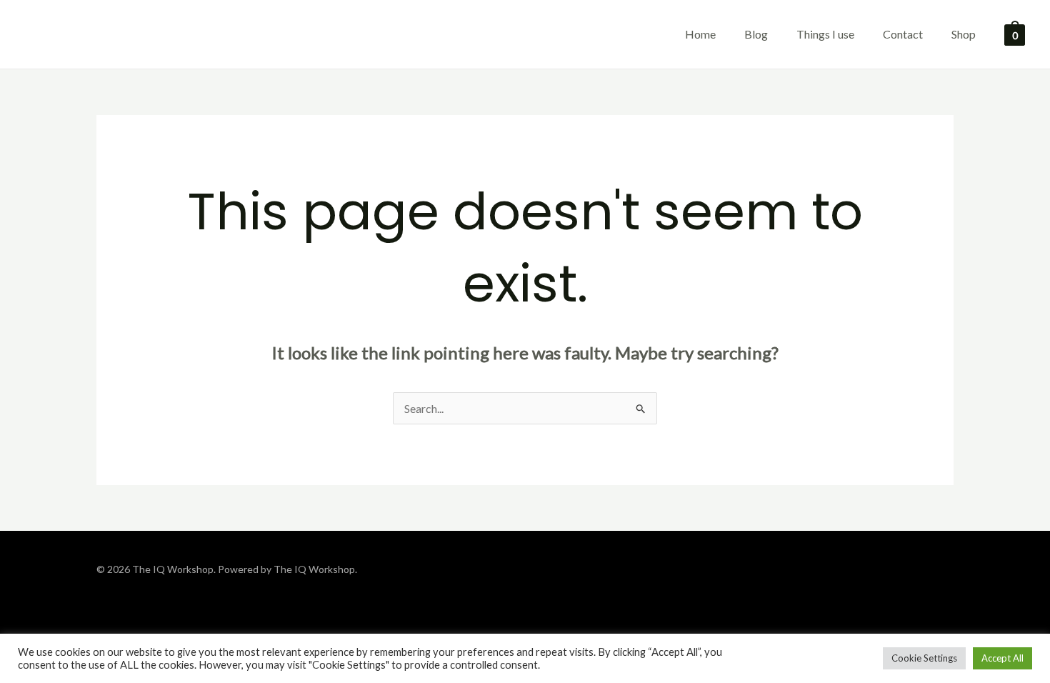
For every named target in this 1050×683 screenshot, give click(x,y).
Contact (903, 34)
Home (700, 34)
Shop (963, 34)
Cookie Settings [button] (924, 658)
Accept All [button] (1002, 658)
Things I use (825, 34)
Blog (756, 34)
